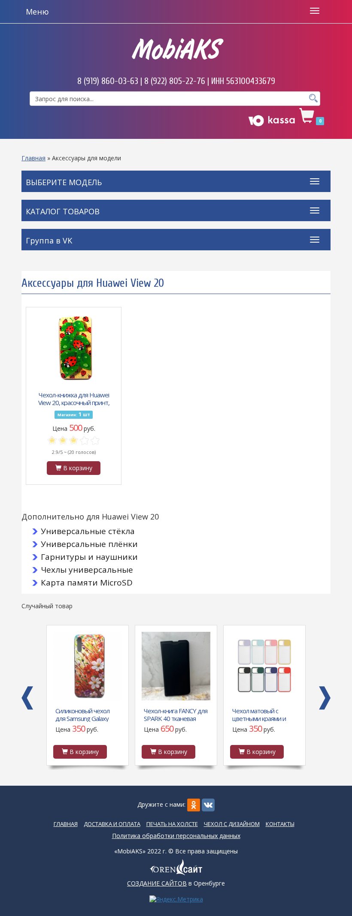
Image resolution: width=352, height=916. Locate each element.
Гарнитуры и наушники (89, 556)
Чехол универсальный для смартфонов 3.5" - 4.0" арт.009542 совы (262, 714)
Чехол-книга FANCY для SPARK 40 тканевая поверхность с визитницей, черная (87, 714)
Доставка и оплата (112, 824)
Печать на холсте (172, 824)
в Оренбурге (176, 883)
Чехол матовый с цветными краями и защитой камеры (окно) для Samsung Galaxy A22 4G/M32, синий (176, 714)
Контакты (280, 824)
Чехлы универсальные (87, 569)
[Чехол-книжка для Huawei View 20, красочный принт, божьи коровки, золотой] (74, 348)
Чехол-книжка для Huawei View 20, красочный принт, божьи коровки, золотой (73, 398)
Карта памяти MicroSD (87, 582)
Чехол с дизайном (232, 824)
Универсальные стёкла (88, 531)
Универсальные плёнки (89, 544)
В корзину (76, 468)
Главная (33, 158)
